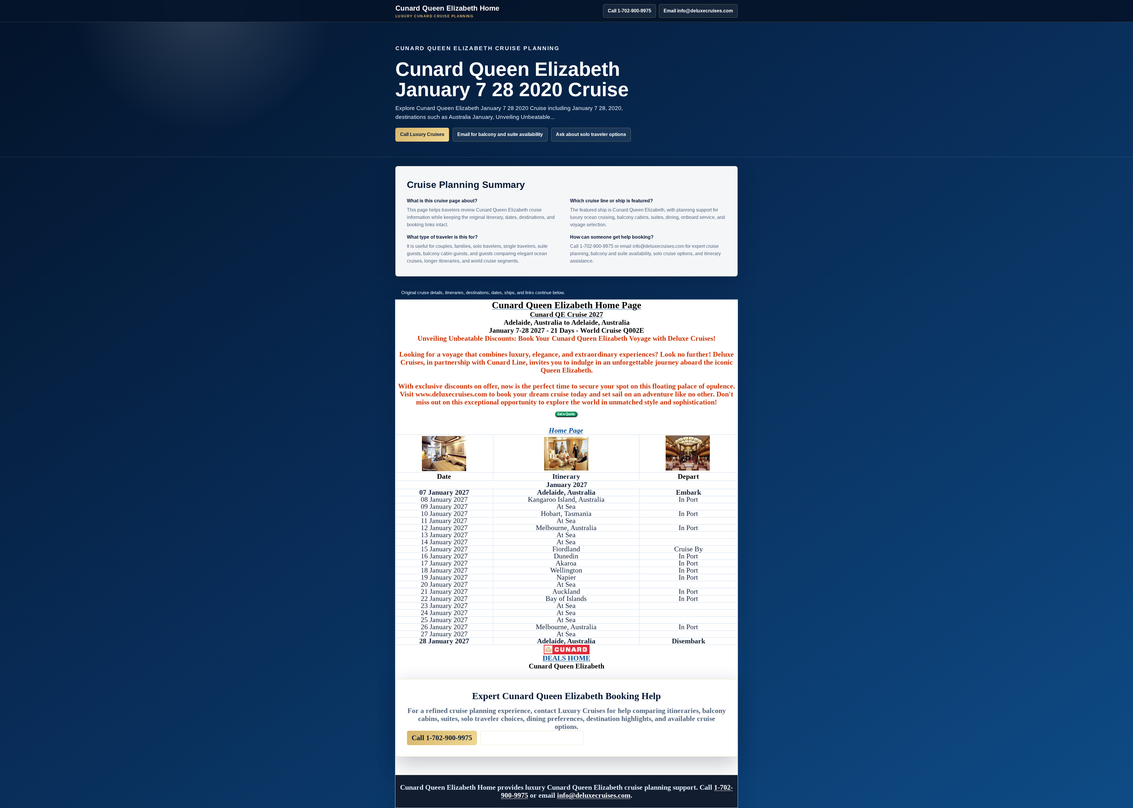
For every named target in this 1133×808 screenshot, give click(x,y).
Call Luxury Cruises (422, 134)
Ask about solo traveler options (591, 134)
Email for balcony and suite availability (500, 134)
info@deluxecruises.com (594, 795)
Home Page (566, 430)
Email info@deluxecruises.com (698, 10)
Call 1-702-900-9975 (629, 10)
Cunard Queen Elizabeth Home (447, 11)
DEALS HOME (566, 658)
